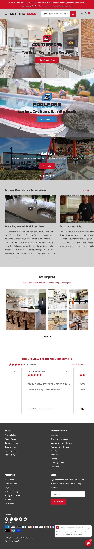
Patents (54, 451)
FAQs (7, 487)
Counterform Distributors (61, 443)
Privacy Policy (10, 435)
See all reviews (78, 364)
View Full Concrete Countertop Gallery (38, 282)
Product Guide (11, 483)
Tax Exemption (11, 447)
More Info (47, 166)
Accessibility (10, 454)
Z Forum (54, 454)
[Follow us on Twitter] (11, 519)
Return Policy (10, 439)
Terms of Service (11, 443)
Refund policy (10, 451)
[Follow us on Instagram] (16, 519)
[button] (26, 309)
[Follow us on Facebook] (6, 519)
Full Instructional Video (71, 226)
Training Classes (57, 462)
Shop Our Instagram (63, 282)
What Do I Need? (11, 479)
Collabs (54, 458)
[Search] (73, 14)
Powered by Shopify (12, 541)
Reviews (8, 499)
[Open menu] (6, 14)
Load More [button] (47, 336)
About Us (54, 435)
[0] (87, 13)
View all (86, 190)
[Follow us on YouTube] (25, 519)
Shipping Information (59, 439)
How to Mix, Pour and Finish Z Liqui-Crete (24, 226)
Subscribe (58, 501)
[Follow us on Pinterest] (20, 519)
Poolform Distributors (60, 447)
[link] (56, 409)
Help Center (10, 503)
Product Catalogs (12, 491)
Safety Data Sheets (12, 495)
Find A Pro (55, 466)
